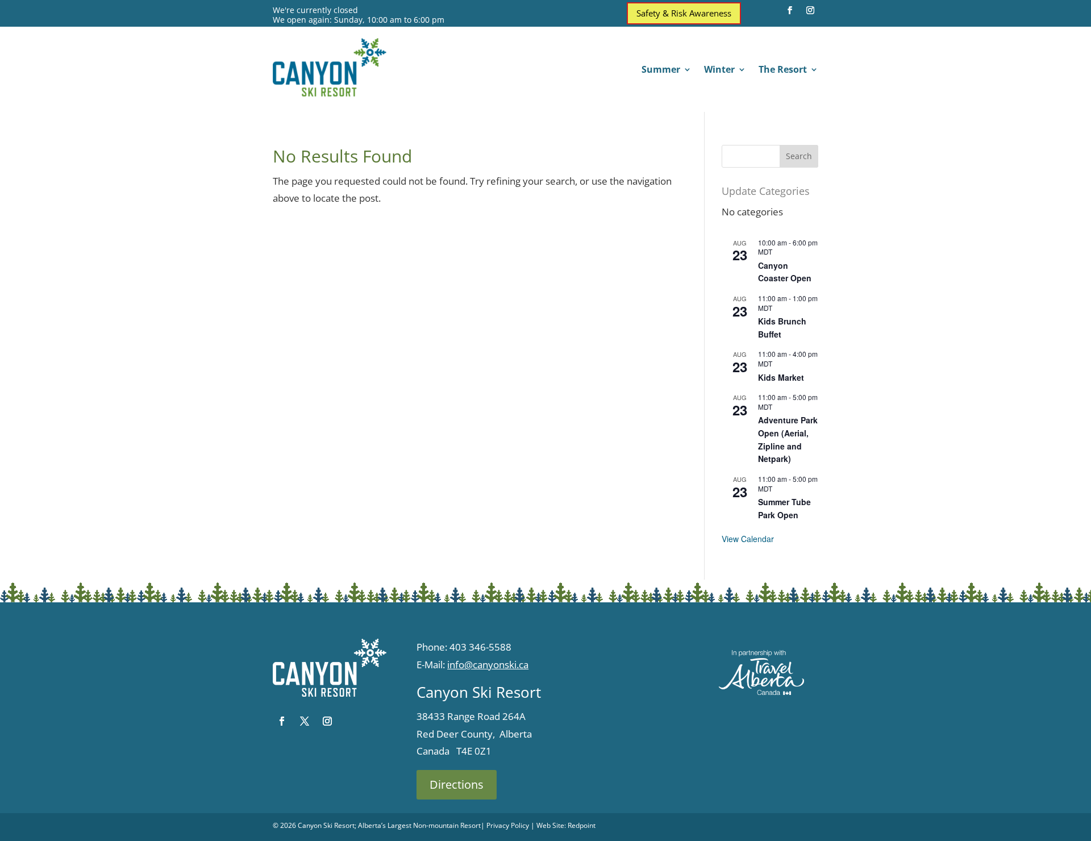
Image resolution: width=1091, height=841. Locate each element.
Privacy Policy (507, 825)
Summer (661, 70)
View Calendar (748, 538)
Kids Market (781, 377)
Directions (457, 784)
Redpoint (582, 825)
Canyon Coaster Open (784, 272)
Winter (719, 70)
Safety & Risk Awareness (683, 13)
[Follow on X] (304, 721)
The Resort (783, 70)
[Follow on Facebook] (790, 10)
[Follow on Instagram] (810, 10)
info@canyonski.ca (487, 664)
